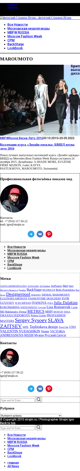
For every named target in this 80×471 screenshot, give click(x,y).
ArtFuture (56, 285)
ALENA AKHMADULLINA (13, 286)
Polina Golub (38, 315)
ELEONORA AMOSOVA (13, 298)
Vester (45, 331)
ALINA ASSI (33, 286)
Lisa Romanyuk (58, 307)
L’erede (74, 307)
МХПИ (28, 335)
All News (12, 7)
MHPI (49, 311)
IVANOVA (39, 303)
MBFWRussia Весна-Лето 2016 (21, 138)
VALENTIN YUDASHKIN (20, 331)
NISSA (67, 312)
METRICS (35, 311)
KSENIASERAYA (29, 307)
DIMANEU (36, 295)
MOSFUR (58, 312)
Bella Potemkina (65, 289)
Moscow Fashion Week (23, 257)
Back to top (7, 423)
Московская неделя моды (26, 250)
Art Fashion (44, 286)
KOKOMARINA (10, 307)
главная (12, 4)
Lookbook (14, 268)
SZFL (26, 327)
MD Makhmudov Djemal (13, 311)
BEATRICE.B (48, 290)
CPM (10, 261)
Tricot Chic (63, 327)
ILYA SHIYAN (23, 303)
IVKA (50, 303)
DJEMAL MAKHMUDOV (56, 294)
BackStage (14, 264)
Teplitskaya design (44, 327)
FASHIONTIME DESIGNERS (44, 298)
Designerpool (18, 294)
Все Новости (16, 247)
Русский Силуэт (55, 335)
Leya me (42, 307)
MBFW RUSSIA (17, 254)
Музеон (39, 335)
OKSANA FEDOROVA (15, 315)
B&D (65, 286)
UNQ (72, 326)
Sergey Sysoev (31, 320)
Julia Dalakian (66, 302)
